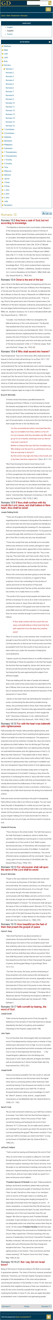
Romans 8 (10, 95)
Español (10, 31)
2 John (6, 194)
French (10, 34)
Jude (6, 201)
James (6, 179)
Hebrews (7, 175)
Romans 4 (10, 80)
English (10, 27)
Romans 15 (10, 122)
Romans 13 (10, 114)
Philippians (8, 145)
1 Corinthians (9, 129)
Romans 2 (10, 73)
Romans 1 (10, 69)
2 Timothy (8, 164)
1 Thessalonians (10, 152)
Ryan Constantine (22, 1317)
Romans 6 (10, 88)
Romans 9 (10, 99)
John (6, 58)
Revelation (8, 205)
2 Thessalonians (10, 156)
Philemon (7, 171)
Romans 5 (10, 84)
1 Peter (7, 182)
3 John (6, 198)
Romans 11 (10, 107)
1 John (6, 190)
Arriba (26, 1306)
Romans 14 (10, 118)
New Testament (13, 16)
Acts (6, 61)
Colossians (8, 148)
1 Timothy (8, 160)
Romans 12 (10, 110)
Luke (6, 54)
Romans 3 (10, 76)
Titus (6, 167)
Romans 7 (10, 92)
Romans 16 (10, 126)
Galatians (7, 137)
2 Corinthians (9, 133)
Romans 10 (10, 103)
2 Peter (7, 186)
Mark (6, 50)
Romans (24, 16)
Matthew (7, 46)
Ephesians (8, 141)
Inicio (3, 16)
